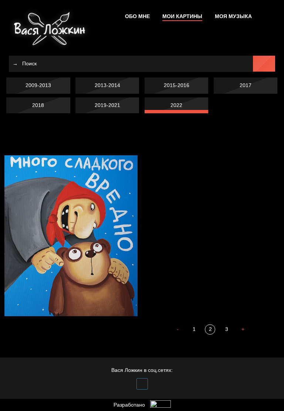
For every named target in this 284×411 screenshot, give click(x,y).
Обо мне (137, 16)
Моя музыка (233, 16)
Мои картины (182, 16)
